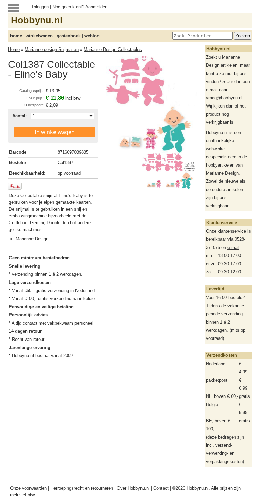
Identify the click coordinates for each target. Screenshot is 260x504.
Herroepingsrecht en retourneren (81, 488)
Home (14, 49)
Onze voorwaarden (28, 488)
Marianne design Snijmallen (52, 49)
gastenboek (69, 35)
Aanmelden (96, 6)
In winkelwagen (55, 132)
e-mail (233, 247)
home (16, 35)
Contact (161, 488)
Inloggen (40, 6)
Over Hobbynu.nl (133, 488)
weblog (92, 35)
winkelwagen (39, 35)
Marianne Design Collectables (113, 49)
